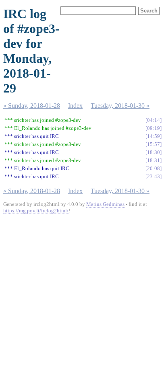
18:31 (153, 160)
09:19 (153, 128)
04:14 (153, 120)
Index (75, 105)
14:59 (153, 136)
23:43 (153, 176)
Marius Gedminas (105, 204)
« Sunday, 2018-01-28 (31, 105)
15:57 (153, 144)
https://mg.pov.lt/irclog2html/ (35, 211)
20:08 (153, 168)
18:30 (153, 152)
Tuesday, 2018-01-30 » (120, 105)
